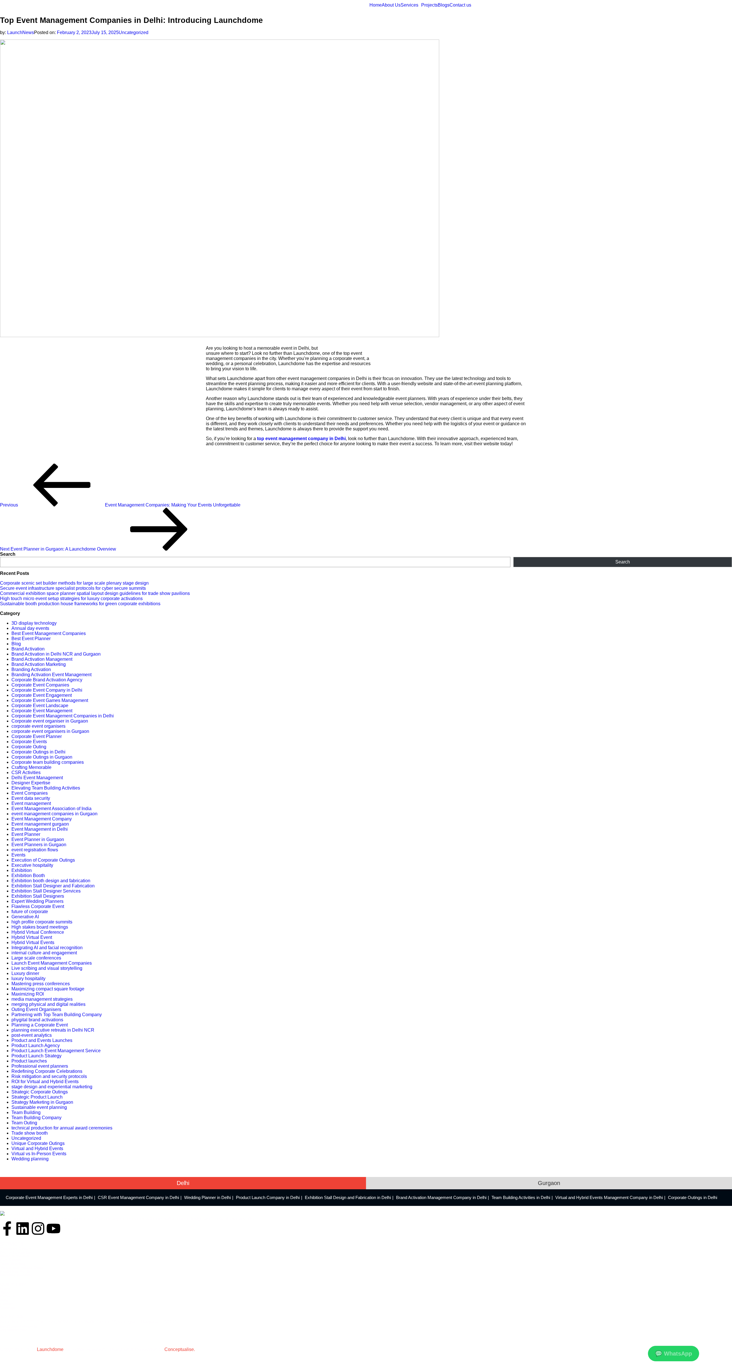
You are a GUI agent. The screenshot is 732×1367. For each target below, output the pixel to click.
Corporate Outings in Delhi (38, 751)
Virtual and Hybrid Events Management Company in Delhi (609, 1197)
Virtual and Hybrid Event (21, 1267)
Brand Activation (28, 648)
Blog (16, 643)
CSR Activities (26, 772)
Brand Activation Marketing (38, 664)
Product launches (29, 1061)
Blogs (443, 5)
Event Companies (29, 793)
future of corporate (29, 911)
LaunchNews (20, 32)
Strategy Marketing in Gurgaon (42, 1102)
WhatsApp (673, 1353)
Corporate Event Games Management (49, 700)
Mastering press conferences (40, 983)
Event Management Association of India (51, 808)
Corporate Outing (28, 746)
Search (7, 554)
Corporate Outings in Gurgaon (41, 757)
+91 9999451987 (13, 1330)
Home (375, 5)
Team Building (26, 1112)
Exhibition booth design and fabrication (50, 880)
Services (409, 5)
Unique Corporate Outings (38, 1143)
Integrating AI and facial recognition (47, 947)
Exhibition (21, 870)
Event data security (30, 798)
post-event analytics (31, 1035)
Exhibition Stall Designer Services (46, 891)
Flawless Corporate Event (37, 906)
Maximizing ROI (27, 994)
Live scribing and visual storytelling (46, 968)
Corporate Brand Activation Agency (46, 679)
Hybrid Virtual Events (32, 942)
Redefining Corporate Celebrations (46, 1071)
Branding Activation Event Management (51, 674)
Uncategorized (133, 32)
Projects (429, 5)
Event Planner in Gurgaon (37, 839)
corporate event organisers (38, 726)
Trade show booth (29, 1133)
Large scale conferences (36, 957)
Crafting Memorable (31, 767)
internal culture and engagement (44, 952)
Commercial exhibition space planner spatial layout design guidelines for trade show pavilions (95, 593)
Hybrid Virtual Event (31, 937)
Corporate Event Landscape (39, 705)
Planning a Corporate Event (39, 1024)
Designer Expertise (30, 782)
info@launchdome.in (18, 1326)
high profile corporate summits (41, 921)
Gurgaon (549, 1183)
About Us (391, 5)
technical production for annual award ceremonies (61, 1127)
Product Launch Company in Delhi (268, 1197)
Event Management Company (41, 818)
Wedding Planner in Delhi (207, 1197)
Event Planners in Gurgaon (38, 844)
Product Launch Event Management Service (56, 1050)
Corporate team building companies (47, 762)
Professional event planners (39, 1066)
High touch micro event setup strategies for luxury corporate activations (71, 598)
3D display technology (34, 623)
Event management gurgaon (40, 824)
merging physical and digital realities (48, 1004)
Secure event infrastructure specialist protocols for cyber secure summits (73, 588)
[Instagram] (38, 1228)
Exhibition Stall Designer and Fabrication (53, 885)
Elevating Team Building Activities (45, 788)
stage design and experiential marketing (51, 1086)
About (5, 1292)
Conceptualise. (179, 1349)
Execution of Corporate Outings (43, 860)
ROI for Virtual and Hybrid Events (45, 1081)
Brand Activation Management (41, 659)
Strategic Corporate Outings (39, 1091)
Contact (6, 1304)
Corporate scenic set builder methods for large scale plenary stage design (74, 583)
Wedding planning (30, 1158)
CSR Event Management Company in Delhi (138, 1197)
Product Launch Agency (35, 1045)
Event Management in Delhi (39, 829)
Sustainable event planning (39, 1107)
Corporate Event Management (41, 710)
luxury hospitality (28, 978)
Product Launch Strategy (36, 1055)
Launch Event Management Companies (51, 963)
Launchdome (50, 1349)
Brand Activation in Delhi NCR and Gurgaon (56, 654)
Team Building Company (36, 1117)
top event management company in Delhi (301, 438)
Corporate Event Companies (40, 684)
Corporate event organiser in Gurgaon (49, 721)
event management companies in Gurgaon (54, 813)
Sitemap (7, 1307)
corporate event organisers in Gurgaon (50, 731)
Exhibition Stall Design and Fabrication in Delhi (348, 1197)
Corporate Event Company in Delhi (46, 690)
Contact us (460, 5)
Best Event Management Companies (48, 633)
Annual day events (30, 628)
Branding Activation (31, 669)
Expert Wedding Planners (37, 901)
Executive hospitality (32, 865)
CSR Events (10, 1260)
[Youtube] (53, 1228)
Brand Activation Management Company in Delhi (441, 1197)
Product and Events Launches (41, 1040)
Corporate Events (29, 741)
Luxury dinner (25, 973)
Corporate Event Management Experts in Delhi (49, 1197)
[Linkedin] (22, 1228)
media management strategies (42, 999)
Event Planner (25, 834)
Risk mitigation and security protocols (49, 1076)
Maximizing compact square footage (47, 988)
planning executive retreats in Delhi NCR (52, 1030)
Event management (31, 803)
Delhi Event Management (37, 777)
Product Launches (16, 1252)
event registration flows (34, 849)
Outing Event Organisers (36, 1009)
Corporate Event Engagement (41, 695)
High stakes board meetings (39, 927)
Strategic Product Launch (37, 1097)
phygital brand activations (37, 1019)
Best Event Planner (31, 638)
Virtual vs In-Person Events (38, 1153)
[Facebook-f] (7, 1228)
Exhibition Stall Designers (37, 896)
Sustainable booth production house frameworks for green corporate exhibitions (80, 603)
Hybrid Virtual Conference (37, 932)
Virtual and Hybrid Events (37, 1148)
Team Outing (24, 1122)
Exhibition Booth (28, 875)
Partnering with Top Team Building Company (56, 1014)
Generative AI (25, 916)
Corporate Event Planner (36, 736)
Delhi (183, 1183)
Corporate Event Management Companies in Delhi (62, 715)
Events (18, 854)
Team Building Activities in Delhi (521, 1197)
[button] (411, 5)
